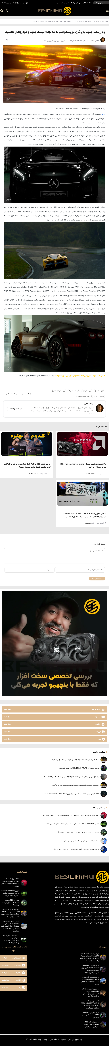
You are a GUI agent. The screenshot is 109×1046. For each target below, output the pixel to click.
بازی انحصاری (99, 391)
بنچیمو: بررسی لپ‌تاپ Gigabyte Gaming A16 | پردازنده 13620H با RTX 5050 (71, 777)
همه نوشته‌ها (14, 409)
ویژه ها (47, 41)
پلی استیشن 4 (74, 391)
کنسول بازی (100, 396)
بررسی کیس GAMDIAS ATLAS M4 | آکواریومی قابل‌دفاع (79, 768)
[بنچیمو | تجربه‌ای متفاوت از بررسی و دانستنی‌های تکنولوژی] (54, 11)
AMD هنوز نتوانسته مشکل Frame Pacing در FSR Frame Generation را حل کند (71, 815)
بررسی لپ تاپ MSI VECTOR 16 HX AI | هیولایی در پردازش (91, 1024)
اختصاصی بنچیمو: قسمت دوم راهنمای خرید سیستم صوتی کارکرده (75, 760)
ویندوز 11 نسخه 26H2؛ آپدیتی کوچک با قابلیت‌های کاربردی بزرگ (69, 3)
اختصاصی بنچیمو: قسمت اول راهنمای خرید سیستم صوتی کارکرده (75, 785)
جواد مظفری (90, 473)
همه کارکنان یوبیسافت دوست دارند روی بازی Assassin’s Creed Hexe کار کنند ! (71, 794)
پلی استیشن (86, 391)
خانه (106, 21)
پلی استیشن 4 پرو (58, 391)
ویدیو (52, 41)
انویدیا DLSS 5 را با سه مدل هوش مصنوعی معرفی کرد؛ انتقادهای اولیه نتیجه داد (11, 939)
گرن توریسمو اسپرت (85, 396)
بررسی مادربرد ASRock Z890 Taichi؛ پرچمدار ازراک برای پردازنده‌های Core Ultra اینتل (90, 992)
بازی (103, 114)
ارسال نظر (25, 394)
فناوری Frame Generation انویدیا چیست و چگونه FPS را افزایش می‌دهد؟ (72, 824)
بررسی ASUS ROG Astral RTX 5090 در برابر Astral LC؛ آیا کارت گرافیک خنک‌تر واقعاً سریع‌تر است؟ (10, 913)
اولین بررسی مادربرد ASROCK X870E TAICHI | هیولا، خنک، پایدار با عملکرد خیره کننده (89, 1004)
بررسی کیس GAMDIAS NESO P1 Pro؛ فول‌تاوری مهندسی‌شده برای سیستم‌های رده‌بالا (90, 969)
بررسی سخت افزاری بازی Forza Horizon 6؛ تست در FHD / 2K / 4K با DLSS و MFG (89, 981)
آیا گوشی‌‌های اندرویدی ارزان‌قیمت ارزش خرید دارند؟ (80, 841)
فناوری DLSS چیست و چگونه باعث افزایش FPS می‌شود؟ (78, 832)
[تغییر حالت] (6, 10)
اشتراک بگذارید (10, 394)
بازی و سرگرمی (98, 21)
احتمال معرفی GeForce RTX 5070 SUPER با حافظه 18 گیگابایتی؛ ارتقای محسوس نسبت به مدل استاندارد (10, 926)
